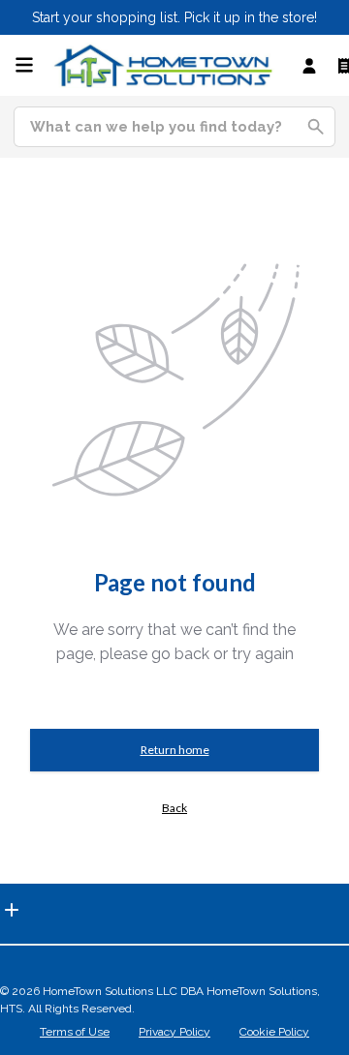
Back (174, 807)
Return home (175, 749)
